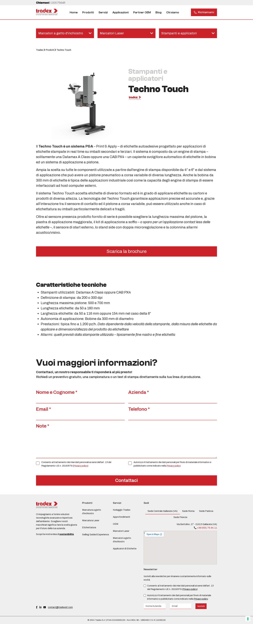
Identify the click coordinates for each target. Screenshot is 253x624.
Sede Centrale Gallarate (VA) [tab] (162, 511)
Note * (42, 426)
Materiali (133, 14)
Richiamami (206, 12)
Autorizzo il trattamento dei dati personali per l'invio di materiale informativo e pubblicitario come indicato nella (172, 464)
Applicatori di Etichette (124, 548)
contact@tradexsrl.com (60, 607)
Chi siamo (172, 12)
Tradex (39, 50)
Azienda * (138, 392)
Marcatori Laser (121, 531)
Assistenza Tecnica (105, 14)
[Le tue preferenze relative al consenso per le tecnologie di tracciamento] (248, 619)
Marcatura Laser (90, 520)
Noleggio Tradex (121, 510)
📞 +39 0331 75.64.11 (205, 527)
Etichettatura (162, 14)
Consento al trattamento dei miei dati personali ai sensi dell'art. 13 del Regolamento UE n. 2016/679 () (76, 464)
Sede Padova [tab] (206, 511)
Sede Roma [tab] (188, 511)
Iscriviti (201, 606)
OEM (115, 524)
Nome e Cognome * (56, 392)
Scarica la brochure (126, 251)
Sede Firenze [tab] (180, 517)
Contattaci (126, 480)
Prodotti (88, 12)
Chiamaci (50, 2)
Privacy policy (80, 465)
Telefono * (139, 409)
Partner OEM (142, 12)
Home (74, 12)
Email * (43, 409)
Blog (158, 12)
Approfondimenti (121, 517)
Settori (117, 14)
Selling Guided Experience (95, 534)
